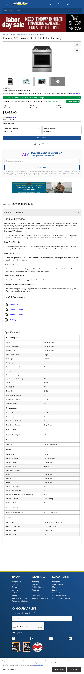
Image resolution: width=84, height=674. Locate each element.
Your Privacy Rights (10, 669)
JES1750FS (11, 119)
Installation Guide (16, 309)
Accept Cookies (59, 669)
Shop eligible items (72, 101)
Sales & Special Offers (20, 598)
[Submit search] (78, 11)
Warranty (12, 320)
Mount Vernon (57, 584)
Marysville (56, 587)
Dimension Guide (16, 315)
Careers (35, 593)
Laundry (15, 590)
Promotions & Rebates (20, 601)
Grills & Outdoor (18, 593)
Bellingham (56, 581)
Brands (14, 595)
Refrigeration (16, 581)
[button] (6, 3)
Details (76, 97)
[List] (50, 3)
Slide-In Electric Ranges (37, 34)
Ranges (12, 34)
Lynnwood (56, 593)
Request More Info (43, 144)
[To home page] (21, 4)
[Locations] (59, 3)
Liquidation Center (59, 595)
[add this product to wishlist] (77, 50)
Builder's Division (38, 587)
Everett (54, 590)
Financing (35, 581)
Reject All (74, 669)
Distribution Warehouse (61, 598)
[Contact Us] (67, 3)
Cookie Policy (39, 665)
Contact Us (36, 595)
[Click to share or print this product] (77, 44)
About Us (35, 590)
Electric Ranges (22, 34)
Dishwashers (16, 587)
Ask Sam (42, 167)
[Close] (80, 661)
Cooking (5, 34)
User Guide (13, 304)
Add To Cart (42, 138)
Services (35, 584)
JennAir (13, 117)
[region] (42, 666)
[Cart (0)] (76, 3)
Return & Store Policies (40, 598)
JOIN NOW (16, 633)
